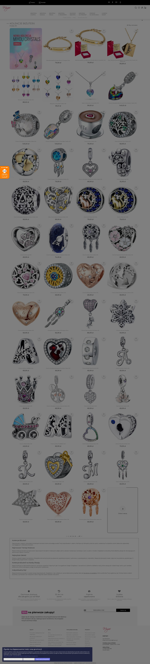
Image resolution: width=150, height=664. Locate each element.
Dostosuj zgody (29, 659)
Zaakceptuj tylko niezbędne (13, 659)
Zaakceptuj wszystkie (42, 659)
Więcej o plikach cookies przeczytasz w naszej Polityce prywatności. (21, 656)
